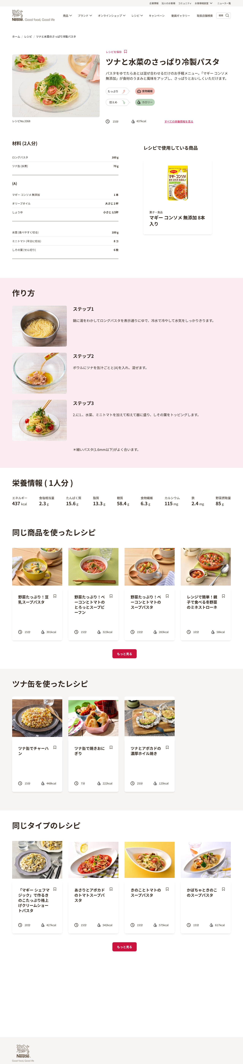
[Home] (34, 15)
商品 (65, 15)
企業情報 (154, 3)
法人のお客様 (168, 3)
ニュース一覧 (224, 3)
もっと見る (124, 653)
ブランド (83, 15)
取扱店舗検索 (205, 15)
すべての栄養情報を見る (178, 121)
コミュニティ (185, 3)
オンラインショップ (110, 15)
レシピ (135, 15)
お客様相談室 (201, 3)
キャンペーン (157, 15)
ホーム (16, 36)
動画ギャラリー (180, 15)
